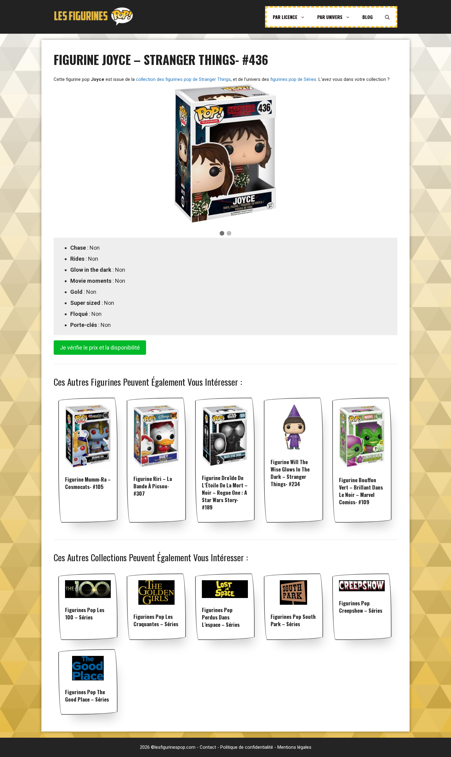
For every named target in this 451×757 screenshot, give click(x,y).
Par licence (285, 16)
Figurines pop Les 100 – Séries (84, 613)
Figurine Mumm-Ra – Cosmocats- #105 (88, 482)
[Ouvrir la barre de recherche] (387, 17)
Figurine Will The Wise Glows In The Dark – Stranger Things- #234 (290, 473)
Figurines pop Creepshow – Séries (360, 606)
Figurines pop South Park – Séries (293, 620)
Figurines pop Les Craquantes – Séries (155, 620)
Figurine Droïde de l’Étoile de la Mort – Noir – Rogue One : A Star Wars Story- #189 (225, 492)
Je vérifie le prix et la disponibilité (100, 347)
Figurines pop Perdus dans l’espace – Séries (221, 617)
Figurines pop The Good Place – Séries (87, 695)
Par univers (329, 16)
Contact (208, 747)
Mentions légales (294, 747)
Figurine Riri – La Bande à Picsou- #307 (152, 486)
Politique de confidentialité (246, 747)
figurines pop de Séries (293, 79)
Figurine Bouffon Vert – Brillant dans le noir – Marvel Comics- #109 (361, 491)
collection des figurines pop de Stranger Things (183, 79)
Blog (367, 16)
